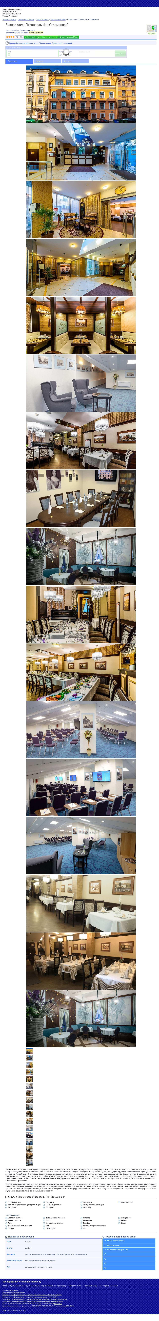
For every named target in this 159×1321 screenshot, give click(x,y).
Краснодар (61, 1286)
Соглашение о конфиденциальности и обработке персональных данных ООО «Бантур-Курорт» (32, 1301)
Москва (5, 1286)
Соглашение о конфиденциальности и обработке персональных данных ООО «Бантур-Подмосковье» (34, 1299)
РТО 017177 (58, 1303)
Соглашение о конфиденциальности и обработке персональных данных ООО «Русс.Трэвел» (31, 1295)
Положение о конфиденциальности (13, 1292)
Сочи (101, 1286)
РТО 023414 (70, 1306)
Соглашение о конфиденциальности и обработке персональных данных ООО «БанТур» (30, 1297)
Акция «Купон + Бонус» (11, 9)
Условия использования (10, 1290)
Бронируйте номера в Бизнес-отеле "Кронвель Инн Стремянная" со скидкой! (40, 43)
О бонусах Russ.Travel (11, 14)
